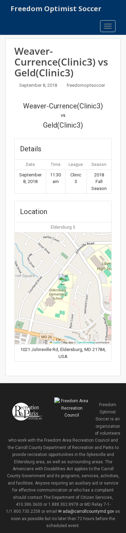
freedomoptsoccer (85, 85)
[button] (63, 281)
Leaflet (56, 342)
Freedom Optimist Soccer (56, 8)
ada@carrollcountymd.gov (88, 511)
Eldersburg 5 (63, 227)
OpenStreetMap (86, 342)
